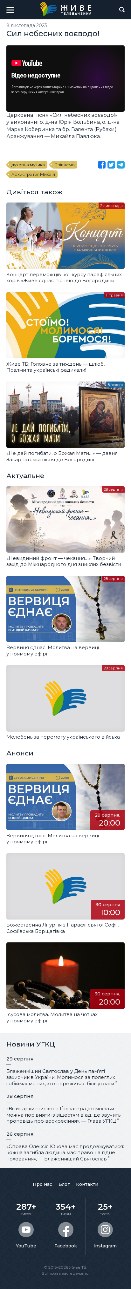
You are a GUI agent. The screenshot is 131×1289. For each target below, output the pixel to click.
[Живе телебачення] (65, 9)
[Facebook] (102, 165)
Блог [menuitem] (64, 1184)
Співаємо (64, 164)
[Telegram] (121, 165)
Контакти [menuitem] (87, 1184)
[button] (10, 10)
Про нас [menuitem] (42, 1184)
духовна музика (28, 164)
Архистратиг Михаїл (33, 174)
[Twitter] (111, 165)
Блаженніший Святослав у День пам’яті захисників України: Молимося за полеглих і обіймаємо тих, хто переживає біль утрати (60, 1077)
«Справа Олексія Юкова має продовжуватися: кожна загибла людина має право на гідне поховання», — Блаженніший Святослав (65, 1152)
